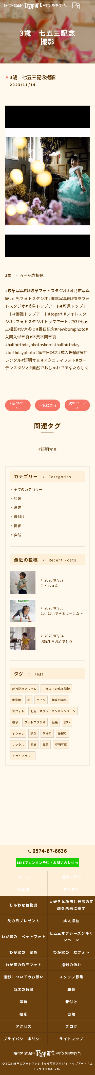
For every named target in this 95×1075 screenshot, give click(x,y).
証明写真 (61, 744)
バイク (41, 700)
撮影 (17, 525)
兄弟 (46, 744)
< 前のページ (17, 405)
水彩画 (16, 700)
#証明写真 (47, 449)
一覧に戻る (47, 405)
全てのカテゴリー (28, 489)
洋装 (17, 507)
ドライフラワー (22, 756)
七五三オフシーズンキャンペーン (52, 711)
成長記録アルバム (24, 689)
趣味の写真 (59, 700)
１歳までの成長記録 (56, 689)
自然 (17, 534)
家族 (33, 744)
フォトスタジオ (35, 722)
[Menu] (87, 5)
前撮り (47, 733)
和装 (17, 498)
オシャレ (18, 733)
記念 (33, 733)
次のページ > (77, 405)
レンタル (18, 744)
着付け (19, 516)
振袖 (55, 722)
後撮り (62, 733)
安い (67, 722)
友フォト (18, 711)
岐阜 (15, 722)
